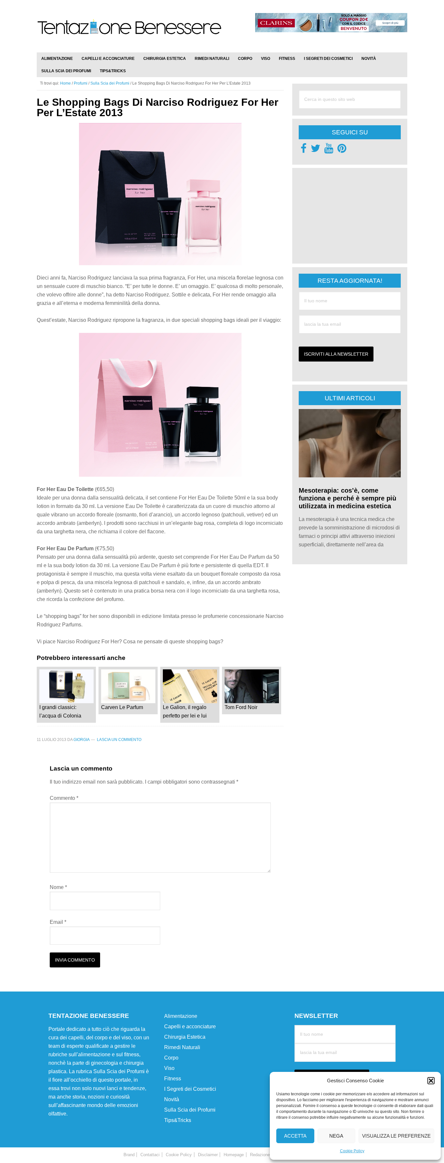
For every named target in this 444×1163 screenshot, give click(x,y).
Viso (169, 1068)
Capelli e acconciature (190, 1026)
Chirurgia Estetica (184, 1037)
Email (58, 922)
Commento (64, 798)
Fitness (172, 1078)
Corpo (171, 1057)
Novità (171, 1099)
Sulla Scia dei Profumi (189, 1110)
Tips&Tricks (177, 1120)
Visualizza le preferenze (396, 1136)
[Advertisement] (347, 215)
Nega (336, 1136)
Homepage (234, 1154)
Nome (58, 887)
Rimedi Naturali (182, 1047)
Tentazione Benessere (129, 33)
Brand (129, 1154)
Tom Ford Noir (241, 707)
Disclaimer (208, 1154)
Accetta (295, 1136)
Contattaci (150, 1154)
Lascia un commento (119, 739)
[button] (431, 1080)
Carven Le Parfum (122, 707)
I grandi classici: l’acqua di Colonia (60, 711)
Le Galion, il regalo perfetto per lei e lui (185, 711)
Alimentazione (180, 1016)
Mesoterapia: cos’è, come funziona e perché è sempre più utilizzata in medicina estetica (347, 498)
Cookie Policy (352, 1151)
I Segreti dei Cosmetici (190, 1089)
